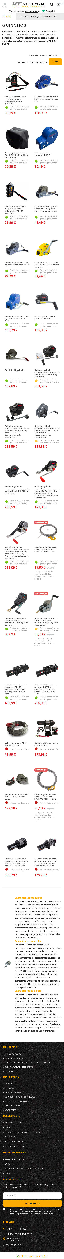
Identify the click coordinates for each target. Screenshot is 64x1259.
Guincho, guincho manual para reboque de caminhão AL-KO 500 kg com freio (17, 490)
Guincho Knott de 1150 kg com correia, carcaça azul (46, 99)
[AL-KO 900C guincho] (17, 355)
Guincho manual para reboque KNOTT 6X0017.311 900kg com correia (16, 621)
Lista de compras (13, 1093)
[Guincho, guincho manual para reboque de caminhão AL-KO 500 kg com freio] (17, 472)
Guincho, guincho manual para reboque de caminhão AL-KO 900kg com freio (46, 373)
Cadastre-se (11, 1084)
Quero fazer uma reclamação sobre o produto (28, 1063)
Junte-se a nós (12, 1179)
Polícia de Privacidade (15, 1142)
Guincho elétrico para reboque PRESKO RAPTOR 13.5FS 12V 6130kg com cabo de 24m (45, 689)
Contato (9, 1071)
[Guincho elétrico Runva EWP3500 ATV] (46, 728)
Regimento (10, 1137)
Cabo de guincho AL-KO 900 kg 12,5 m (16, 744)
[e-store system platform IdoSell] (32, 1256)
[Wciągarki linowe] (43, 944)
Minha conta (11, 1077)
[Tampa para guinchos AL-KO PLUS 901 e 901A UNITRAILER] (17, 138)
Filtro (55, 61)
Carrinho (9, 1088)
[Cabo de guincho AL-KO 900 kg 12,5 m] (17, 728)
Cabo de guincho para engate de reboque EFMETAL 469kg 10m (45, 549)
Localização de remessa (16, 1058)
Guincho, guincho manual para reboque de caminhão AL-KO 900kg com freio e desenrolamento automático (17, 431)
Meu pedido (10, 1047)
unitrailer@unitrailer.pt (19, 1234)
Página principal (25, 16)
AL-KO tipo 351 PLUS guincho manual (44, 317)
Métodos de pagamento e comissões (22, 1132)
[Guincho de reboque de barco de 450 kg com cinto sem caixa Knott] (46, 192)
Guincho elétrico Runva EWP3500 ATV (46, 744)
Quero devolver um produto (19, 1067)
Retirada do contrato (15, 1146)
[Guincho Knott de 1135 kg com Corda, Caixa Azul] (17, 302)
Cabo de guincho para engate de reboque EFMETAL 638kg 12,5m (45, 796)
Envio (7, 1127)
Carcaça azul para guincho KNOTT (43, 154)
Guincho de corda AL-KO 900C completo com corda (17, 796)
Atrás (8, 16)
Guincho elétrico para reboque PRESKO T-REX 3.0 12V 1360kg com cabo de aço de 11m (16, 862)
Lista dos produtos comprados (20, 1097)
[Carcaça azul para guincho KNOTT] (46, 138)
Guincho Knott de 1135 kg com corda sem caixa (17, 263)
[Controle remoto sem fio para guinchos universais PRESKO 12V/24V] (17, 192)
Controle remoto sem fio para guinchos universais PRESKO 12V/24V (15, 210)
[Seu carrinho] (58, 4)
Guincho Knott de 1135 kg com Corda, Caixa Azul (16, 318)
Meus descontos (13, 1106)
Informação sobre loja (16, 1122)
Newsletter (10, 1110)
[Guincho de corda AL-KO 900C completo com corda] (17, 780)
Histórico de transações (17, 1101)
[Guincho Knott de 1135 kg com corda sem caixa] (17, 248)
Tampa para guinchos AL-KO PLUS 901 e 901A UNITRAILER (16, 155)
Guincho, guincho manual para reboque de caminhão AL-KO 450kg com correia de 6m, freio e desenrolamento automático (46, 492)
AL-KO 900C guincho (15, 370)
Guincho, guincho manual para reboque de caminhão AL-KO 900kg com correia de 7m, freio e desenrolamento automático (17, 552)
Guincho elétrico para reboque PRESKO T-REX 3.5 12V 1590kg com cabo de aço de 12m (46, 862)
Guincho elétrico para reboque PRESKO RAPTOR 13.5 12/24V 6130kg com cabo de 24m (16, 689)
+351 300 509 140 (17, 1229)
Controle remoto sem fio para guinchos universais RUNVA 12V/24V (15, 100)
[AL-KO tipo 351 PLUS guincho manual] (46, 302)
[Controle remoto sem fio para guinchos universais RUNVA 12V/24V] (17, 82)
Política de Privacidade (43, 1214)
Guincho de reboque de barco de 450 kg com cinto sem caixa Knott (46, 208)
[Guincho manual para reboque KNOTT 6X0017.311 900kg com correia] (17, 603)
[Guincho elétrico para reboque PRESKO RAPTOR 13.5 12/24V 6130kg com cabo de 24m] (17, 670)
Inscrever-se (32, 1203)
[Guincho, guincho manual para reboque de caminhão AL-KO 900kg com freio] (46, 355)
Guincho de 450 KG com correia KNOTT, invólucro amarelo (46, 264)
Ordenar (22, 62)
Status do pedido (13, 1054)
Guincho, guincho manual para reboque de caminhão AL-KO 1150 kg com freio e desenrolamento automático (46, 431)
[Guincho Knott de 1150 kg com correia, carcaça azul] (46, 82)
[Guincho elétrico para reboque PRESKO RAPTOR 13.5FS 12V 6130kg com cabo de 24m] (46, 670)
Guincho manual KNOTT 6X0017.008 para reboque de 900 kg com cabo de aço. (46, 621)
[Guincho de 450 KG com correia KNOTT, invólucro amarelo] (46, 248)
